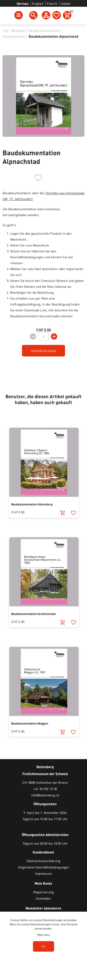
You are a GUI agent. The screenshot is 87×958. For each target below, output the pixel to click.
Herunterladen (43, 351)
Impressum (43, 873)
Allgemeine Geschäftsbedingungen (43, 867)
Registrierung (43, 892)
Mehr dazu (43, 935)
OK (43, 946)
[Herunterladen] (62, 513)
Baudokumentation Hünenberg (32, 504)
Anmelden (43, 898)
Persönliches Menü (46, 15)
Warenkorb (70, 12)
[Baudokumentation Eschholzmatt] (44, 605)
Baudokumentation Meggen (29, 723)
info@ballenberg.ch (45, 795)
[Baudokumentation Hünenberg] (44, 495)
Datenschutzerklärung (43, 861)
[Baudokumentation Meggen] (44, 714)
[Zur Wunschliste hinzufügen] (73, 513)
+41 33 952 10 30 (45, 788)
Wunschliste (56, 15)
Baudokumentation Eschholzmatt (33, 614)
